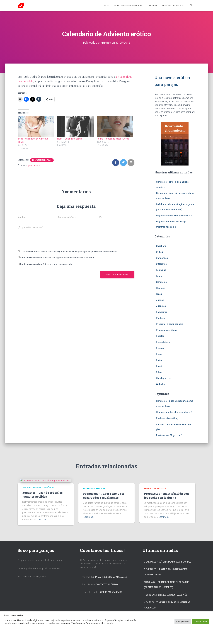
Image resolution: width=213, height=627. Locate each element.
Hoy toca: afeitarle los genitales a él (174, 215)
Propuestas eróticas (41, 160)
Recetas (160, 336)
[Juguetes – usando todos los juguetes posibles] (44, 480)
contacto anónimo (107, 584)
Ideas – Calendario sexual (69, 138)
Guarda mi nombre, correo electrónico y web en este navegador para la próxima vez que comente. (70, 251)
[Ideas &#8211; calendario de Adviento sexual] (36, 126)
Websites (160, 384)
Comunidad (152, 5)
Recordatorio (163, 342)
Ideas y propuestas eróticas (128, 5)
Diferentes (161, 264)
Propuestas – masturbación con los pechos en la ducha (166, 495)
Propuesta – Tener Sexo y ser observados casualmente (103, 495)
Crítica (159, 252)
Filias (159, 276)
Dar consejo (162, 258)
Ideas (159, 294)
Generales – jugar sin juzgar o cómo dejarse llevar (166, 572)
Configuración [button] (182, 621)
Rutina (159, 360)
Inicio (106, 5)
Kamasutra (161, 312)
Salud (159, 366)
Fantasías (161, 270)
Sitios (159, 372)
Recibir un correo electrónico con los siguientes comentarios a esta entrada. (57, 257)
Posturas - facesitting (167, 418)
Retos (159, 354)
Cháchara (161, 246)
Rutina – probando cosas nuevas (113, 138)
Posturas (160, 318)
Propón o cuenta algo (173, 5)
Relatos (160, 348)
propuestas (34, 165)
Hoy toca (160, 288)
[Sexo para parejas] (20, 5)
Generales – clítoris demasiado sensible (167, 562)
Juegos (160, 300)
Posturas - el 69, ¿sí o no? (169, 435)
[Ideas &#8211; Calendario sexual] (75, 126)
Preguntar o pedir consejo (169, 324)
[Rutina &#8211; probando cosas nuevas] (115, 126)
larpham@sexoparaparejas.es (109, 577)
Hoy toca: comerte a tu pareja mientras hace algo (167, 605)
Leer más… (42, 519)
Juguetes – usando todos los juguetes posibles (42, 494)
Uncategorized (163, 378)
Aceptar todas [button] (200, 621)
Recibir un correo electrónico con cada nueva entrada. (46, 264)
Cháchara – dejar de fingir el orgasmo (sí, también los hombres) (166, 585)
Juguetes (161, 306)
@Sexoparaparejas (111, 592)
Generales (161, 282)
